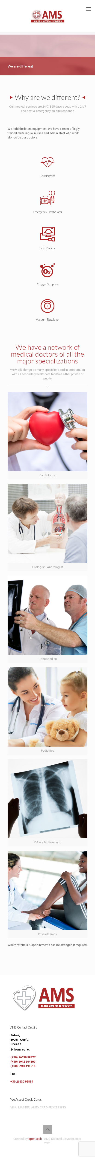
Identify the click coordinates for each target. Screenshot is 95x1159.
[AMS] (47, 16)
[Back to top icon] (47, 1129)
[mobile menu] (89, 9)
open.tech (35, 1138)
